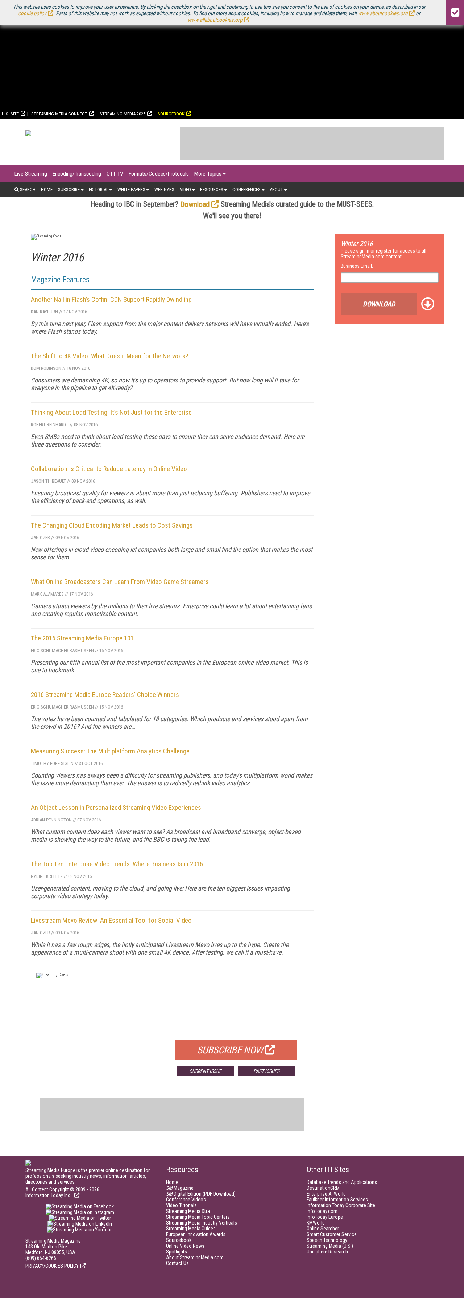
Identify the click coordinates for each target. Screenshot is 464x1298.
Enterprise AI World (326, 1194)
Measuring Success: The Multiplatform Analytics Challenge (110, 751)
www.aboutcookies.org (382, 13)
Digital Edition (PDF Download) (201, 1194)
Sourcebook (171, 114)
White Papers (131, 189)
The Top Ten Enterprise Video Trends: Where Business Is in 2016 (117, 864)
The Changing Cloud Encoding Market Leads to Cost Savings (112, 525)
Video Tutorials (181, 1205)
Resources (211, 189)
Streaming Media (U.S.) (330, 1246)
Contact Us (177, 1263)
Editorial (98, 189)
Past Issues (266, 1071)
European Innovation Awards (195, 1234)
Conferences (246, 189)
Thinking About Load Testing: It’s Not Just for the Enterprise (111, 412)
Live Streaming (30, 173)
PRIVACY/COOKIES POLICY (52, 1266)
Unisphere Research (327, 1252)
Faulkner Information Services (337, 1199)
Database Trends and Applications (342, 1182)
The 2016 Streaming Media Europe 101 (82, 638)
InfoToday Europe (325, 1217)
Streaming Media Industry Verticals (201, 1223)
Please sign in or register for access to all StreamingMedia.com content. (383, 253)
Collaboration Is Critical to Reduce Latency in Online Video (109, 469)
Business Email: (357, 266)
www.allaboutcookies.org (215, 20)
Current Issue (205, 1071)
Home (47, 189)
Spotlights (176, 1252)
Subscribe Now (230, 1050)
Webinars (164, 189)
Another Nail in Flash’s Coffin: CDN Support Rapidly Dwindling (111, 299)
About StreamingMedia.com (195, 1257)
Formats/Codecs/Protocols (159, 173)
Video (185, 189)
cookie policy (32, 13)
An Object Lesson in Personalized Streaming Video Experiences (116, 807)
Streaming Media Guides (191, 1228)
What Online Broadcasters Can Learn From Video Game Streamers (120, 582)
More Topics (207, 173)
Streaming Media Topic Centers (198, 1217)
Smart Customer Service (332, 1234)
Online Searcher (323, 1228)
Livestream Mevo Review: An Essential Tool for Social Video (111, 920)
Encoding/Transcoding (77, 173)
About (276, 189)
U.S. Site (10, 114)
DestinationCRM (323, 1188)
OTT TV (115, 173)
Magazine (180, 1188)
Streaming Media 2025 (122, 114)
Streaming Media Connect (59, 114)
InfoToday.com (322, 1211)
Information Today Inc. (48, 1195)
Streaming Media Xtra (188, 1211)
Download (195, 204)
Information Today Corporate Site (341, 1205)
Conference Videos (186, 1199)
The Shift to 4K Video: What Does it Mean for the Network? (109, 356)
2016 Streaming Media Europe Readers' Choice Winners (105, 694)
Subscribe (69, 189)
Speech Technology (327, 1240)
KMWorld (316, 1223)
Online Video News (185, 1246)
